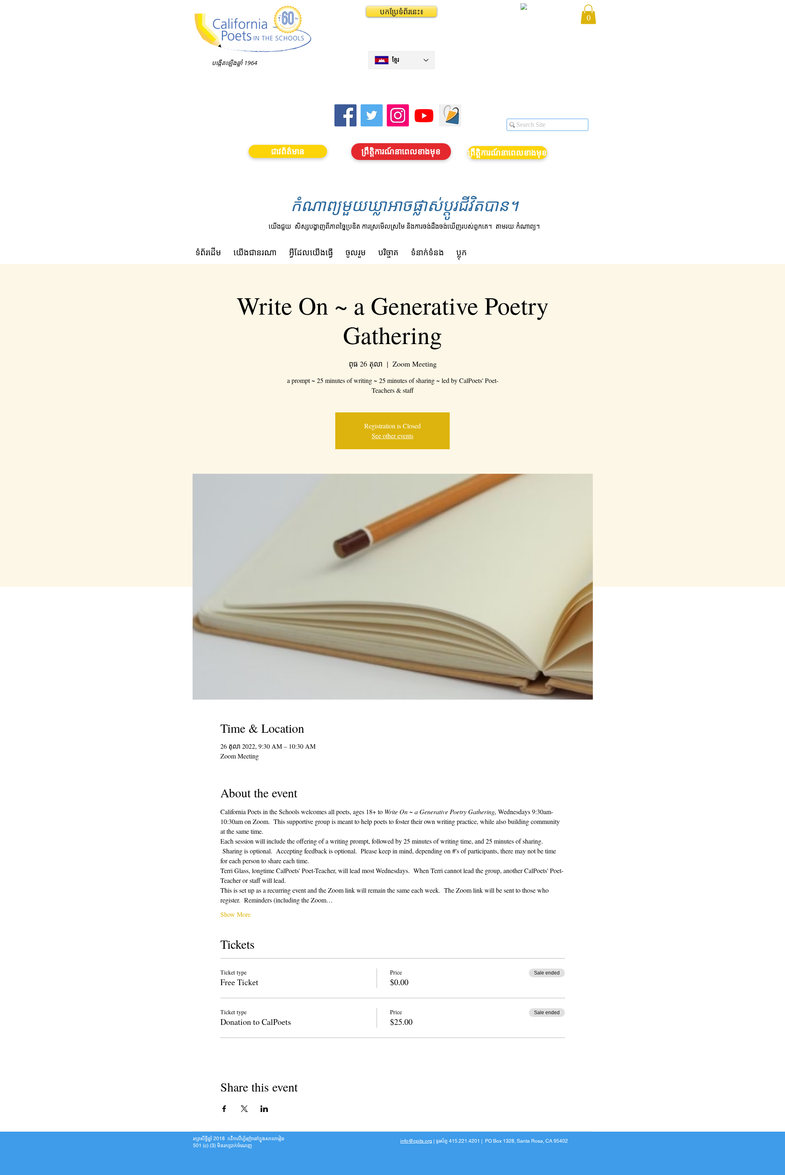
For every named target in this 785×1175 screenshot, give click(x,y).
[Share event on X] (244, 1108)
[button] (401, 11)
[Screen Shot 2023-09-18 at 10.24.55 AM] (450, 115)
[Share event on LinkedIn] (264, 1108)
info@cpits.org (416, 1141)
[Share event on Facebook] (224, 1108)
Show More (235, 914)
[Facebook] (345, 115)
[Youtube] (424, 115)
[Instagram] (398, 115)
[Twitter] (372, 115)
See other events (392, 435)
